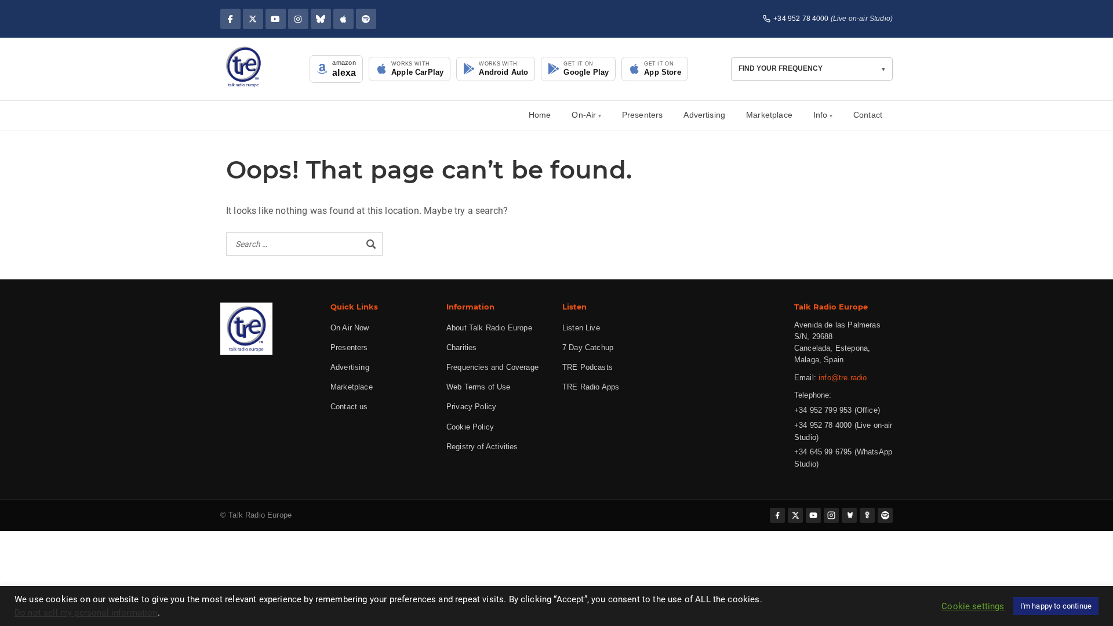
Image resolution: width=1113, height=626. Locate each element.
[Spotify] (366, 19)
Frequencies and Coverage (492, 367)
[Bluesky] (321, 19)
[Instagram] (298, 19)
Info (820, 114)
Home (540, 114)
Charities (461, 347)
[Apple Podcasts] (343, 19)
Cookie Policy (470, 427)
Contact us (349, 406)
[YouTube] (275, 19)
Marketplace (769, 114)
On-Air (584, 114)
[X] (253, 19)
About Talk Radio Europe (489, 327)
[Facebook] (230, 19)
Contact (867, 114)
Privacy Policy (471, 406)
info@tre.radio (843, 377)
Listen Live (581, 327)
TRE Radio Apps (590, 387)
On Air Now (349, 327)
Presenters (642, 114)
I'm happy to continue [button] (1056, 606)
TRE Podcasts (587, 367)
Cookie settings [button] (972, 606)
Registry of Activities (482, 446)
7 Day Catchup (587, 347)
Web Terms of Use (478, 387)
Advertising (704, 114)
